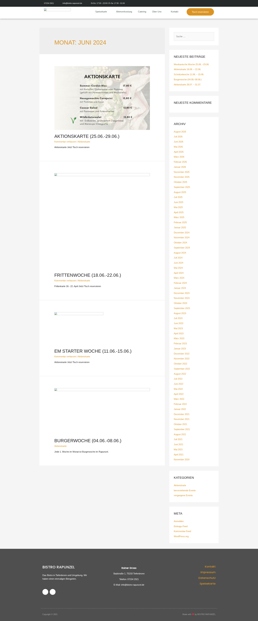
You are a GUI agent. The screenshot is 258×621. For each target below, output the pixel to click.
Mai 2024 (178, 268)
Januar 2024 (180, 288)
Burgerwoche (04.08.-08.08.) (188, 79)
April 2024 (178, 273)
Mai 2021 (178, 449)
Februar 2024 (180, 283)
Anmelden (179, 521)
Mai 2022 (178, 389)
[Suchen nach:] (194, 36)
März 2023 (179, 338)
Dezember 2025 (181, 172)
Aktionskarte (84, 141)
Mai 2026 (178, 146)
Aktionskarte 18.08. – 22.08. (187, 69)
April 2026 (178, 152)
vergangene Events (183, 495)
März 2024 (179, 278)
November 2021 (181, 419)
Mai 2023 (178, 328)
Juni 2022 (178, 384)
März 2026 (179, 156)
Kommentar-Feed (182, 531)
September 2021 (182, 429)
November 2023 (181, 298)
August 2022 (180, 374)
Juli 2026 (178, 136)
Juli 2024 (178, 257)
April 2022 (178, 394)
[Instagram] (215, 3)
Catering (142, 11)
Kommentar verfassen (65, 141)
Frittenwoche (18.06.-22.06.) (87, 275)
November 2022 (181, 358)
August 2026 (180, 131)
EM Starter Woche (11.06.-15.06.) (93, 351)
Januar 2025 (180, 227)
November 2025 (181, 177)
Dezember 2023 (181, 293)
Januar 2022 (180, 409)
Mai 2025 (178, 207)
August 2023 (180, 313)
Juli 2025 (178, 197)
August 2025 (180, 192)
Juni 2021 (178, 444)
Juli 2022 (178, 378)
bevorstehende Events (185, 490)
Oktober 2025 (180, 182)
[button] (200, 12)
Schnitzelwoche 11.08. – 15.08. (189, 74)
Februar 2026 (180, 162)
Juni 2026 (178, 141)
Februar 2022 (180, 404)
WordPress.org (181, 536)
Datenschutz (207, 578)
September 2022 (182, 368)
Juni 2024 (178, 262)
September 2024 (182, 247)
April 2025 (178, 212)
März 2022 (179, 399)
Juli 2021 (178, 439)
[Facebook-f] (208, 3)
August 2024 (180, 252)
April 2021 (178, 454)
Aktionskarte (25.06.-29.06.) (86, 136)
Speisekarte (101, 11)
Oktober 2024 (180, 242)
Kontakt (174, 11)
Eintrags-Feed (181, 526)
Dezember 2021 (181, 414)
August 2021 (180, 434)
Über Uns (157, 11)
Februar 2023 (180, 343)
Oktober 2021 (180, 424)
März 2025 (179, 217)
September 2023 (182, 308)
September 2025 (182, 187)
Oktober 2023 (180, 303)
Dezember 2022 (181, 353)
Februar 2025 (180, 222)
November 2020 (181, 459)
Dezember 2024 (181, 232)
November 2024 (181, 237)
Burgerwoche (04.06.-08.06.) (87, 440)
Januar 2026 (180, 167)
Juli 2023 (178, 318)
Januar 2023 (180, 348)
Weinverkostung (124, 11)
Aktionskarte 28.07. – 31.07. (187, 84)
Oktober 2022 (180, 363)
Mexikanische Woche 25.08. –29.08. (191, 64)
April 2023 (178, 333)
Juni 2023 (178, 323)
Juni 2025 (178, 202)
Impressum (208, 572)
